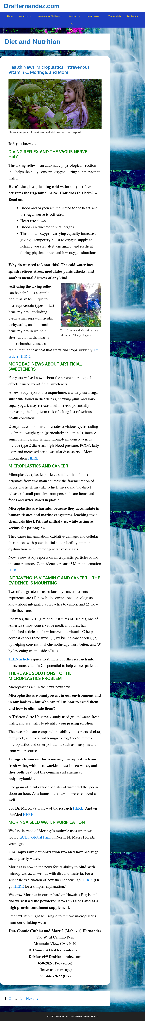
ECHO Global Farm (35, 837)
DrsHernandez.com (31, 6)
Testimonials (114, 16)
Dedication (132, 16)
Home (10, 16)
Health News (93, 16)
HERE (33, 458)
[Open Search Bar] (72, 24)
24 (22, 998)
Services (73, 16)
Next (32, 998)
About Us (23, 16)
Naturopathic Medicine (49, 16)
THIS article (19, 659)
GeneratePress (91, 1016)
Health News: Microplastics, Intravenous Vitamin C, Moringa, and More (48, 69)
